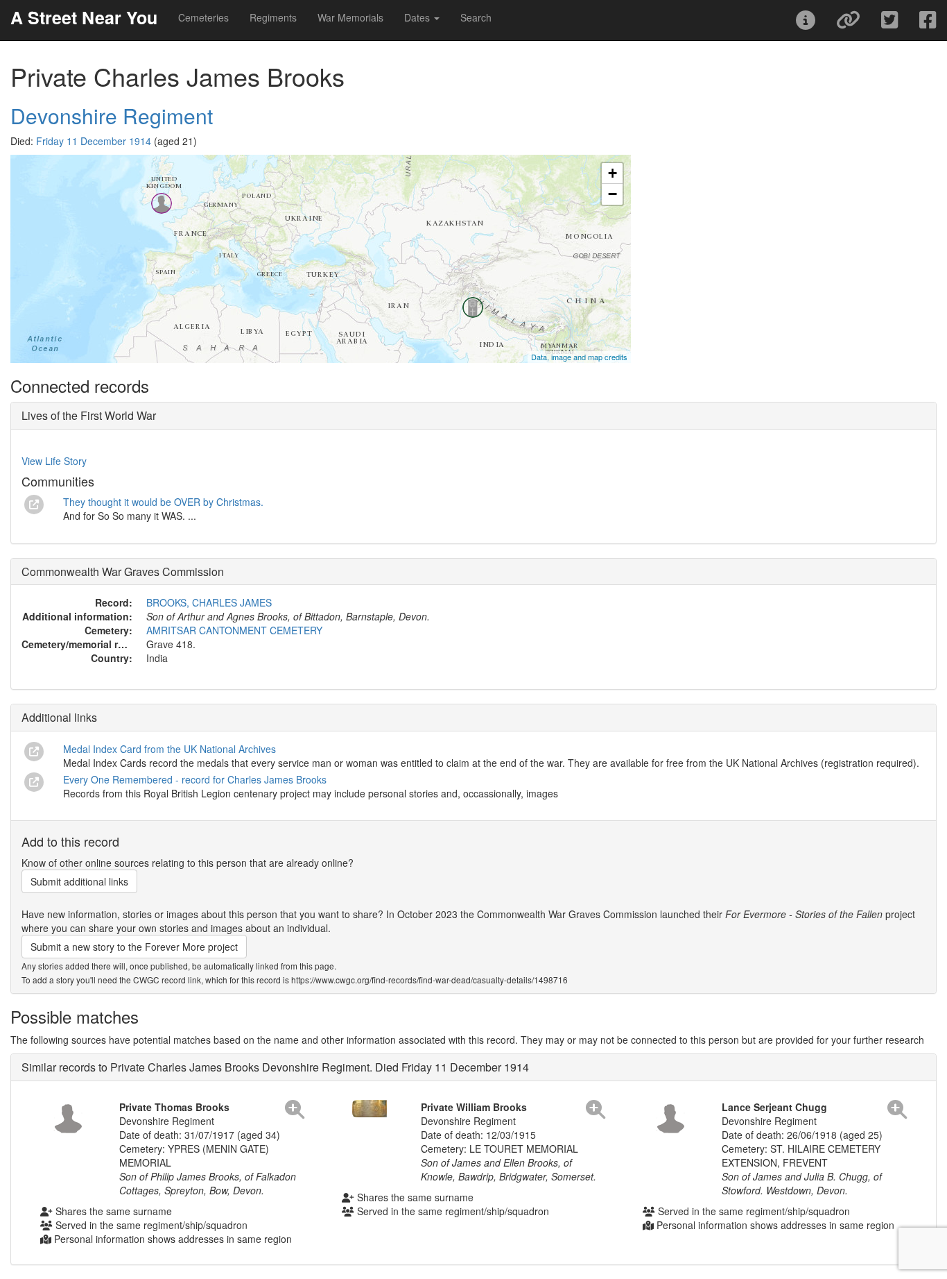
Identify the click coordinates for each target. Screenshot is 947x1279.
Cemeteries (203, 17)
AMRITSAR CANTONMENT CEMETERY (234, 630)
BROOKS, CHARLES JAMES (209, 602)
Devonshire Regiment (111, 115)
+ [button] (612, 173)
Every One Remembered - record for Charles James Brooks (195, 779)
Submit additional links (79, 881)
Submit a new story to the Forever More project (134, 947)
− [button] (612, 194)
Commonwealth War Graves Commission (122, 571)
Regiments (273, 17)
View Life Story (54, 461)
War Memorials (350, 17)
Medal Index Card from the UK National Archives (169, 749)
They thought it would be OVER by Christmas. (163, 502)
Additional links (59, 717)
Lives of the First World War (88, 415)
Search (476, 17)
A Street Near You (83, 17)
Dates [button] (418, 17)
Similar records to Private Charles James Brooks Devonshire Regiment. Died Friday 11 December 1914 (275, 1067)
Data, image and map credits (579, 356)
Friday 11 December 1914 (93, 141)
